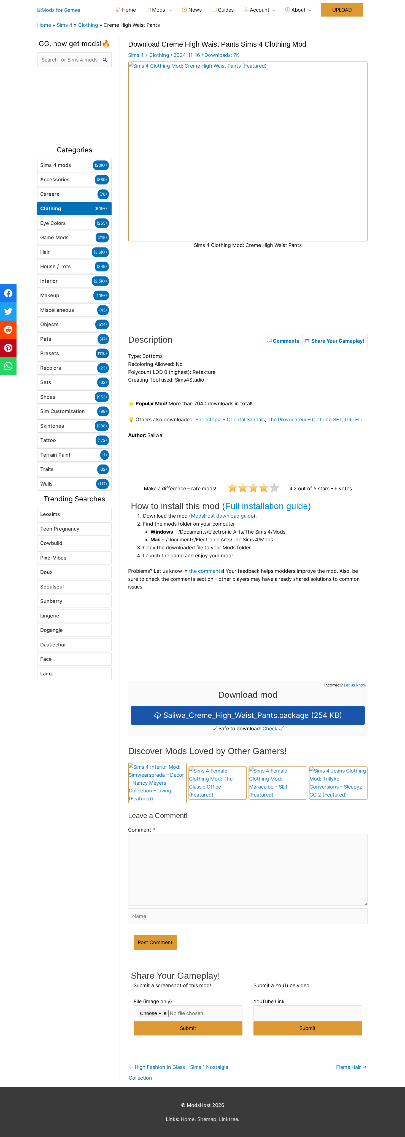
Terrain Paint (55, 455)
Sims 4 (136, 55)
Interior (49, 281)
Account (259, 10)
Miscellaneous (57, 310)
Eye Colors (53, 223)
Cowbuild (51, 543)
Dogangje (51, 630)
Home (128, 10)
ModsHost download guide (222, 516)
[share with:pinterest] (8, 348)
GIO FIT (354, 419)
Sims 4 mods (55, 165)
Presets (49, 353)
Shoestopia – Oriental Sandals (230, 419)
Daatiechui (52, 645)
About (298, 10)
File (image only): (154, 1001)
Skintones (52, 426)
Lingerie (49, 616)
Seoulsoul (52, 587)
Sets (45, 382)
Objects (49, 324)
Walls (46, 484)
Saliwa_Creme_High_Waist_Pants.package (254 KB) (251, 715)
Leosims (50, 514)
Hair (45, 252)
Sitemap (206, 1119)
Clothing (50, 208)
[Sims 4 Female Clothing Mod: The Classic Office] (157, 782)
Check (270, 728)
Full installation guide (266, 506)
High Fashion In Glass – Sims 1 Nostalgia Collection (178, 1068)
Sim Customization (62, 411)
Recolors (50, 368)
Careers (49, 194)
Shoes (47, 397)
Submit (188, 1028)
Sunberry (51, 601)
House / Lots (55, 266)
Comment (141, 830)
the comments (206, 571)
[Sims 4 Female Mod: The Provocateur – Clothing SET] (338, 782)
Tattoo (48, 440)
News (194, 10)
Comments (285, 341)
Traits (47, 469)
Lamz (46, 674)
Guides (225, 10)
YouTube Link (269, 1001)
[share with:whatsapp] (8, 366)
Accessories (55, 179)
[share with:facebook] (8, 293)
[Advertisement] (74, 106)
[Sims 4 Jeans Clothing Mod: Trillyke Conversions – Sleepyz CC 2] (278, 782)
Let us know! (356, 685)
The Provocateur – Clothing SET (305, 419)
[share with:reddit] (8, 330)
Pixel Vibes (53, 558)
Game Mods (54, 237)
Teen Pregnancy (59, 529)
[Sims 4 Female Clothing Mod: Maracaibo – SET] (217, 782)
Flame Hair (351, 1067)
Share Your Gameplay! (337, 341)
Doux (46, 572)
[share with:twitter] (8, 311)
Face (46, 659)
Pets (45, 339)
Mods (158, 10)
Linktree (228, 1119)
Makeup (49, 295)
